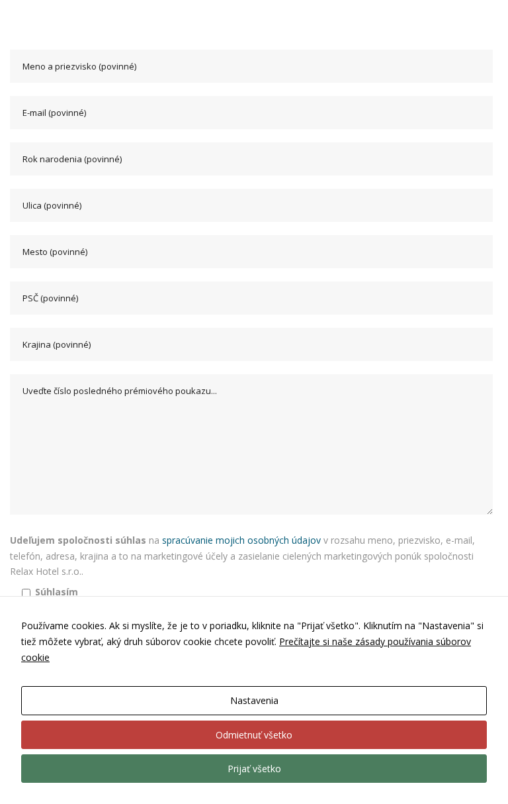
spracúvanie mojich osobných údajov (241, 540)
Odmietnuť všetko (254, 735)
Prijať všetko (254, 768)
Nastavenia (254, 700)
